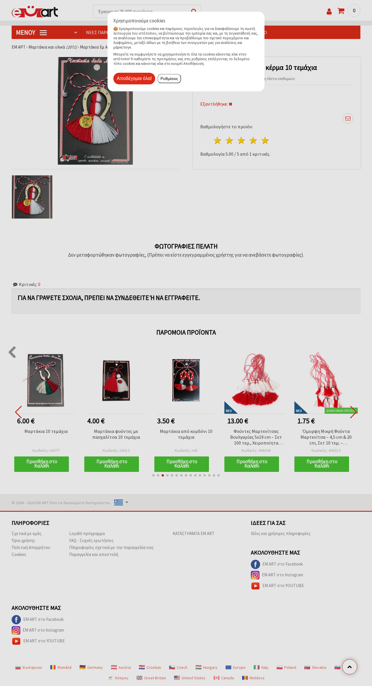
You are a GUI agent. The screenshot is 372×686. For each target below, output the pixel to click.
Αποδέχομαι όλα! (134, 78)
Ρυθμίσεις (169, 78)
